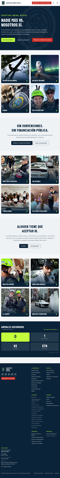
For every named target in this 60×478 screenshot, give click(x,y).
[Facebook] (2, 374)
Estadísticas (34, 378)
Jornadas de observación (52, 405)
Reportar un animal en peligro (42, 40)
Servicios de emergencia (37, 439)
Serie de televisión (36, 389)
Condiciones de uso (49, 473)
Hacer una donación (23, 40)
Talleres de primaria (36, 441)
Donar (47, 399)
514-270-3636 (4, 458)
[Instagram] (5, 374)
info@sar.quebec (7, 466)
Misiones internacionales (37, 380)
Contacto (57, 473)
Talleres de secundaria (37, 443)
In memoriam (34, 387)
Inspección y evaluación (52, 376)
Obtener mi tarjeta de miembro (22, 143)
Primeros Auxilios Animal (37, 437)
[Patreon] (15, 374)
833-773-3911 (4, 455)
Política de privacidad (38, 473)
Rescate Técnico (50, 372)
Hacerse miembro (8, 40)
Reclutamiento (35, 246)
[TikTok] (9, 374)
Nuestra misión (34, 370)
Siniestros (48, 378)
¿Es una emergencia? (51, 433)
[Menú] (57, 2)
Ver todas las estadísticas (50, 329)
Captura (48, 374)
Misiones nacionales (36, 382)
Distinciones (34, 384)
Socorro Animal (50, 370)
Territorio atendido (36, 376)
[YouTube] (12, 374)
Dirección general (35, 372)
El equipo (23, 246)
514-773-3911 (5, 451)
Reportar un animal (9, 378)
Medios (33, 391)
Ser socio (48, 401)
